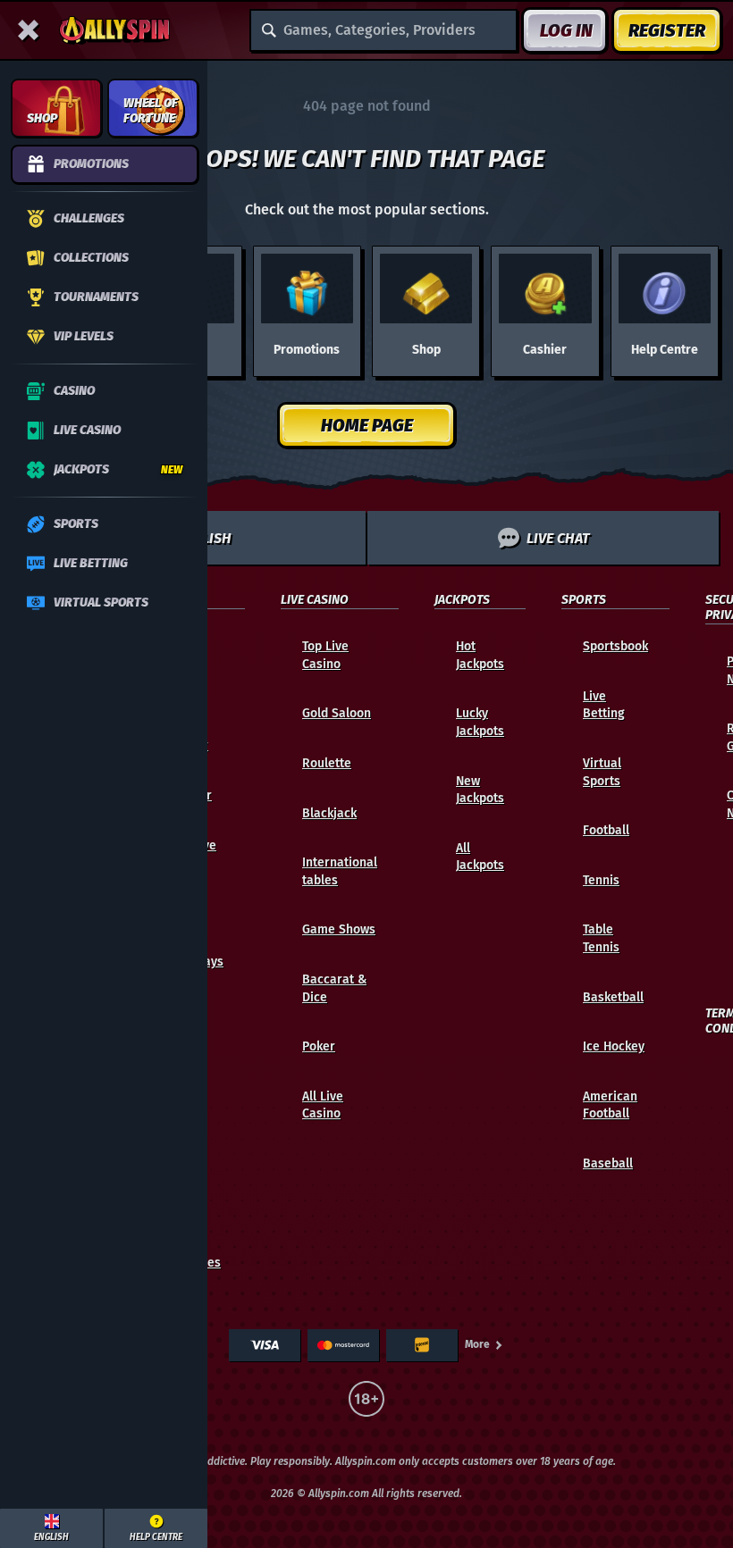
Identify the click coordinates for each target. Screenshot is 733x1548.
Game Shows (338, 929)
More (477, 1344)
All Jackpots (480, 857)
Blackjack (329, 813)
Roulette (326, 763)
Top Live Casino (325, 655)
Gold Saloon (336, 713)
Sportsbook (615, 646)
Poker (318, 1046)
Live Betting (604, 705)
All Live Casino (322, 1105)
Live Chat (558, 538)
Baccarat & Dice (334, 988)
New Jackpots (480, 790)
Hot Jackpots (480, 655)
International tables (339, 871)
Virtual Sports (602, 772)
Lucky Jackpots (480, 722)
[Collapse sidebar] (28, 30)
